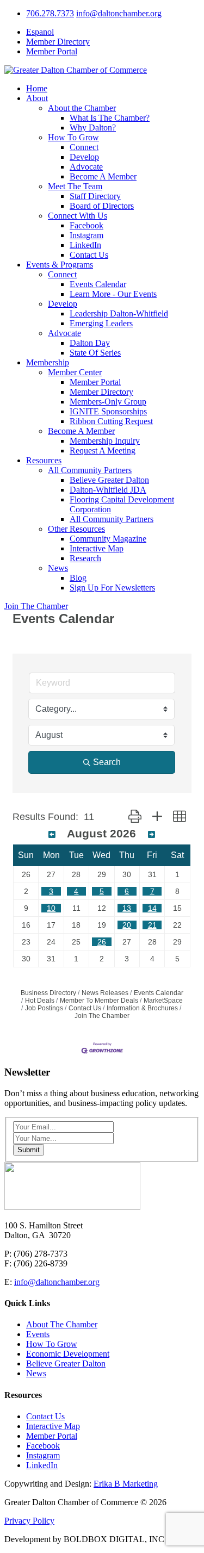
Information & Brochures (142, 1008)
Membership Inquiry (105, 440)
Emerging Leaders (101, 323)
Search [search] (107, 762)
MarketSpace (163, 1000)
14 (152, 908)
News (58, 568)
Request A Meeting (102, 450)
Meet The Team (75, 186)
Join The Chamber (36, 606)
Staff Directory (95, 196)
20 (126, 925)
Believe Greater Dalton (109, 479)
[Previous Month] (52, 834)
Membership (47, 362)
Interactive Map (96, 548)
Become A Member (103, 176)
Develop (84, 156)
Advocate (86, 166)
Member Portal (51, 51)
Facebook (86, 225)
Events (38, 1334)
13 (126, 908)
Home (36, 88)
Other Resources (76, 528)
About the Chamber (82, 108)
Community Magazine (108, 538)
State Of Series (95, 352)
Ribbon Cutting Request (111, 421)
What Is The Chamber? (110, 117)
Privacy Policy (29, 1520)
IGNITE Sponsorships (108, 411)
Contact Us (89, 254)
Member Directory (58, 41)
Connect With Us (77, 215)
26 (101, 941)
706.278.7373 (50, 13)
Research (85, 558)
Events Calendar (98, 284)
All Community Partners (90, 470)
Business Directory (48, 993)
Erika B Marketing (126, 1483)
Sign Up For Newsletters (112, 587)
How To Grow (73, 137)
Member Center (75, 372)
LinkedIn (85, 245)
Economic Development (67, 1353)
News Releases (105, 993)
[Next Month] (151, 834)
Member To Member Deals (99, 1000)
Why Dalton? (93, 127)
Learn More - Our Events (113, 294)
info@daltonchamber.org (119, 13)
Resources (43, 460)
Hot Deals (39, 1000)
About (37, 98)
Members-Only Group (108, 401)
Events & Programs (59, 264)
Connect (84, 147)
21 (152, 925)
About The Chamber (61, 1324)
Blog (78, 577)
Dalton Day (90, 342)
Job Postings (44, 1008)
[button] (135, 816)
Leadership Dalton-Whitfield (119, 313)
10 (51, 908)
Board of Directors (102, 205)
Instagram (86, 235)
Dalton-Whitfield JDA (108, 489)
